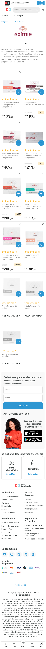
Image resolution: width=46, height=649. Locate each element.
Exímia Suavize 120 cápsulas (32, 307)
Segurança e (31, 519)
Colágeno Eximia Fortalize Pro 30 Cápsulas (34, 104)
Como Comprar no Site (10, 523)
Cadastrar (23, 406)
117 (30, 218)
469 (7, 167)
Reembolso (5, 532)
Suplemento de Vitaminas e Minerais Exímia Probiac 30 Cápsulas (33, 206)
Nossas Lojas (6, 506)
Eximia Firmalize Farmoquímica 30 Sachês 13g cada (11, 206)
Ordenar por (18, 16)
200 (7, 218)
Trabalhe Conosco (8, 500)
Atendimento (8, 518)
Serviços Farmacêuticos (34, 506)
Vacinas (28, 499)
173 (7, 116)
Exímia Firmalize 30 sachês (9, 307)
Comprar (16, 92)
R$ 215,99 (28, 113)
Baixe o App (41, 3)
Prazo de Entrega (8, 529)
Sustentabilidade (8, 512)
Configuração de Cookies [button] (34, 539)
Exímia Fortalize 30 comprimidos (32, 256)
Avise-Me (16, 294)
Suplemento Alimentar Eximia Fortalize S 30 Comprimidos (33, 156)
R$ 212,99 (5, 214)
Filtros (5, 16)
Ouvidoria (5, 503)
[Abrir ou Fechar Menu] (3, 10)
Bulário (4, 509)
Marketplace (6, 539)
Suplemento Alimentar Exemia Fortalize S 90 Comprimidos (10, 156)
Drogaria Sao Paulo (8, 22)
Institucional (7, 492)
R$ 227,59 (5, 265)
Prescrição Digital (31, 509)
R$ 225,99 (28, 163)
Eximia (21, 22)
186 (30, 269)
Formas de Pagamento (10, 526)
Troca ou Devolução (9, 535)
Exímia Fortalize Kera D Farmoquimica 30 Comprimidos (10, 105)
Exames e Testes (31, 502)
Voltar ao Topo (21, 585)
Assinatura (29, 512)
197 (30, 116)
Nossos (29, 493)
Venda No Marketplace (10, 497)
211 (30, 167)
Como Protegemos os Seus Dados (33, 535)
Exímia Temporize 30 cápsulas (10, 355)
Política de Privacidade (33, 525)
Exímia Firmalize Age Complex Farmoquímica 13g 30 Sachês (11, 257)
